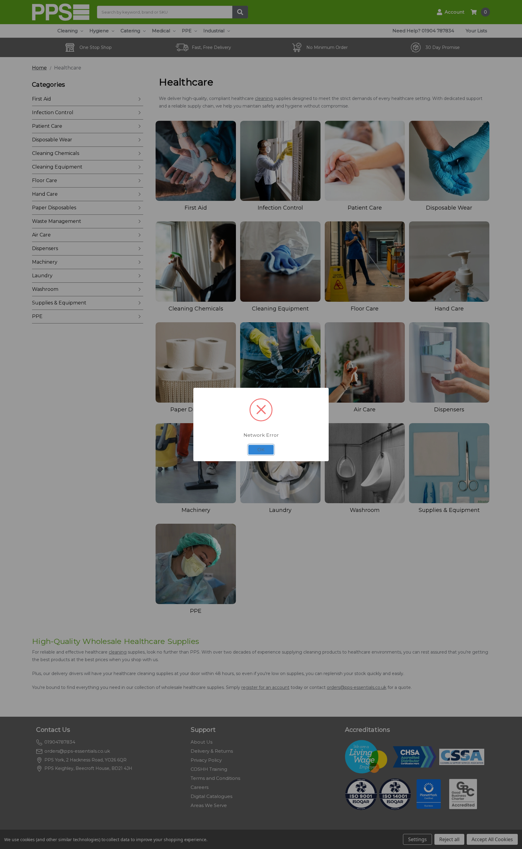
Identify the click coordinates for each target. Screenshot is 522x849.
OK (261, 449)
